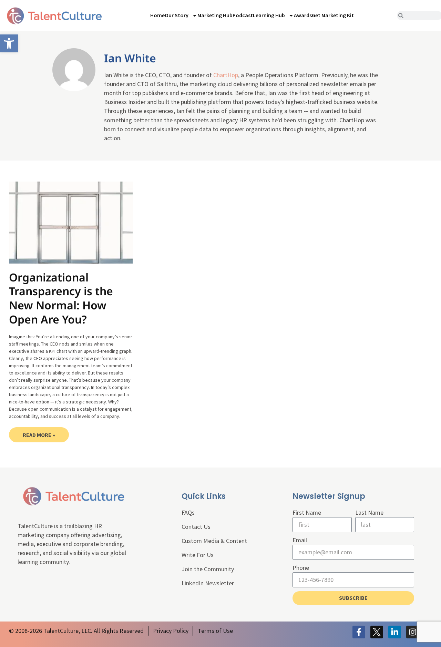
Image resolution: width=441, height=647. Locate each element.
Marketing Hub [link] (215, 15)
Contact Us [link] (196, 527)
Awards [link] (303, 15)
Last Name (369, 512)
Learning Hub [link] (269, 15)
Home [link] (157, 15)
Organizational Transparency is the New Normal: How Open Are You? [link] (61, 298)
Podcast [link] (243, 15)
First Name (307, 512)
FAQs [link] (188, 512)
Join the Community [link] (208, 569)
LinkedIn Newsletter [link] (208, 583)
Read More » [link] (39, 434)
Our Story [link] (176, 15)
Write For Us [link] (198, 555)
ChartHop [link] (225, 75)
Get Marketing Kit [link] (333, 15)
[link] (9, 43)
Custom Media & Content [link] (214, 541)
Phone (301, 568)
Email (300, 540)
